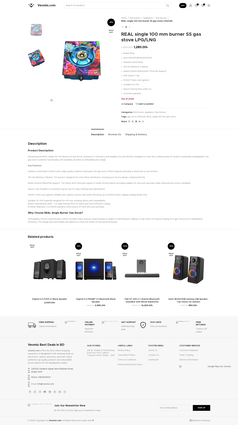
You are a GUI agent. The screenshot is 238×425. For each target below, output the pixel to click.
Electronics (135, 18)
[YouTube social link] (45, 392)
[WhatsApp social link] (143, 122)
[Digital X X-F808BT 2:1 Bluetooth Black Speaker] (96, 269)
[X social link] (132, 122)
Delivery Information (188, 360)
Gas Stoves (161, 18)
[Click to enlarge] (51, 100)
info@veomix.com (45, 384)
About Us (152, 350)
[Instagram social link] (40, 392)
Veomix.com (34, 351)
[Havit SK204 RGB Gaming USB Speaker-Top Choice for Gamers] (188, 269)
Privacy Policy (124, 350)
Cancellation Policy (126, 355)
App (183, 5)
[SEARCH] (168, 5)
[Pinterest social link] (136, 122)
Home (124, 18)
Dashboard (153, 360)
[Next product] (129, 27)
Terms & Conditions (127, 360)
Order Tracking (186, 355)
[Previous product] (122, 27)
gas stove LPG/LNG (136, 117)
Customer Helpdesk (188, 350)
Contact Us (153, 355)
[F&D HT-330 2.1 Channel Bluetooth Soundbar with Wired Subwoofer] (142, 269)
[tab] (97, 133)
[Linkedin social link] (139, 122)
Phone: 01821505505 (40, 377)
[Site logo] (31, 5)
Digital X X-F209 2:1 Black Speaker (49, 299)
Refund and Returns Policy (130, 365)
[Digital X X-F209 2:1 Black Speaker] (49, 269)
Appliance (148, 18)
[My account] (190, 5)
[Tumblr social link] (55, 392)
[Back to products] (126, 27)
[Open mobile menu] (209, 5)
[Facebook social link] (129, 122)
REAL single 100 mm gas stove (161, 117)
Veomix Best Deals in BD (46, 344)
